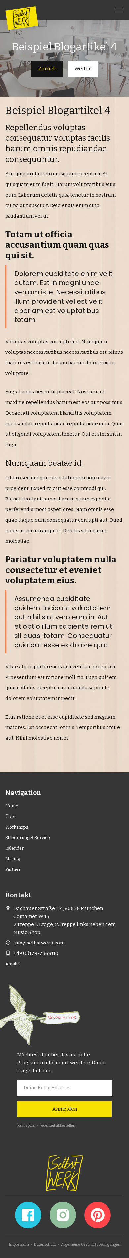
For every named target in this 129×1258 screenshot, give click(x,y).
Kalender (14, 848)
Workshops (16, 827)
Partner (13, 869)
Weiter (82, 69)
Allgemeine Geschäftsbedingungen (90, 1244)
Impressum (19, 1244)
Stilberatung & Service (27, 837)
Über (10, 816)
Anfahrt (13, 963)
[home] (21, 18)
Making (12, 858)
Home (11, 805)
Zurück (47, 69)
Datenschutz (45, 1244)
